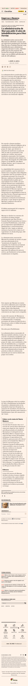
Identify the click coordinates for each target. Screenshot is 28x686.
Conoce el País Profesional (14, 643)
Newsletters (23, 673)
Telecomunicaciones (9, 21)
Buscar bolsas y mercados (8, 599)
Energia (16, 21)
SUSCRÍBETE (21, 11)
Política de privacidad (6, 673)
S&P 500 (13, 8)
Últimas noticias (6, 572)
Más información (4, 520)
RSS (19, 673)
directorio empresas (22, 632)
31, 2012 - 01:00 (14, 63)
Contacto (3, 671)
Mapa (17, 673)
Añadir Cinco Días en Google (9, 70)
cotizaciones (5, 638)
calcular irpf (5, 627)
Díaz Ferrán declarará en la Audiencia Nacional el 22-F (18, 504)
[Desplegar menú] (2, 11)
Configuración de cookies (21, 671)
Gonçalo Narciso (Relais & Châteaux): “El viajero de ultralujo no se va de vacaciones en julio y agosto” (13, 586)
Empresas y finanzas (10, 18)
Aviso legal (8, 671)
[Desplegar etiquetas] (26, 514)
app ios (14, 638)
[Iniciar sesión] (26, 11)
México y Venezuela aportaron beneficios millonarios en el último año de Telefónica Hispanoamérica (13, 592)
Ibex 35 (3, 8)
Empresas (3, 514)
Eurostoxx (8, 606)
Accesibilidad (13, 673)
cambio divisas (14, 632)
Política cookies (13, 671)
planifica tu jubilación (5, 633)
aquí (22, 523)
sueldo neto (22, 627)
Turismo (8, 514)
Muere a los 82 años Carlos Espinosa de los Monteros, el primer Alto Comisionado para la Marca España (13, 576)
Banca (3, 21)
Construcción (22, 21)
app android (22, 638)
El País (25, 14)
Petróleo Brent (24, 8)
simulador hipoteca (14, 627)
